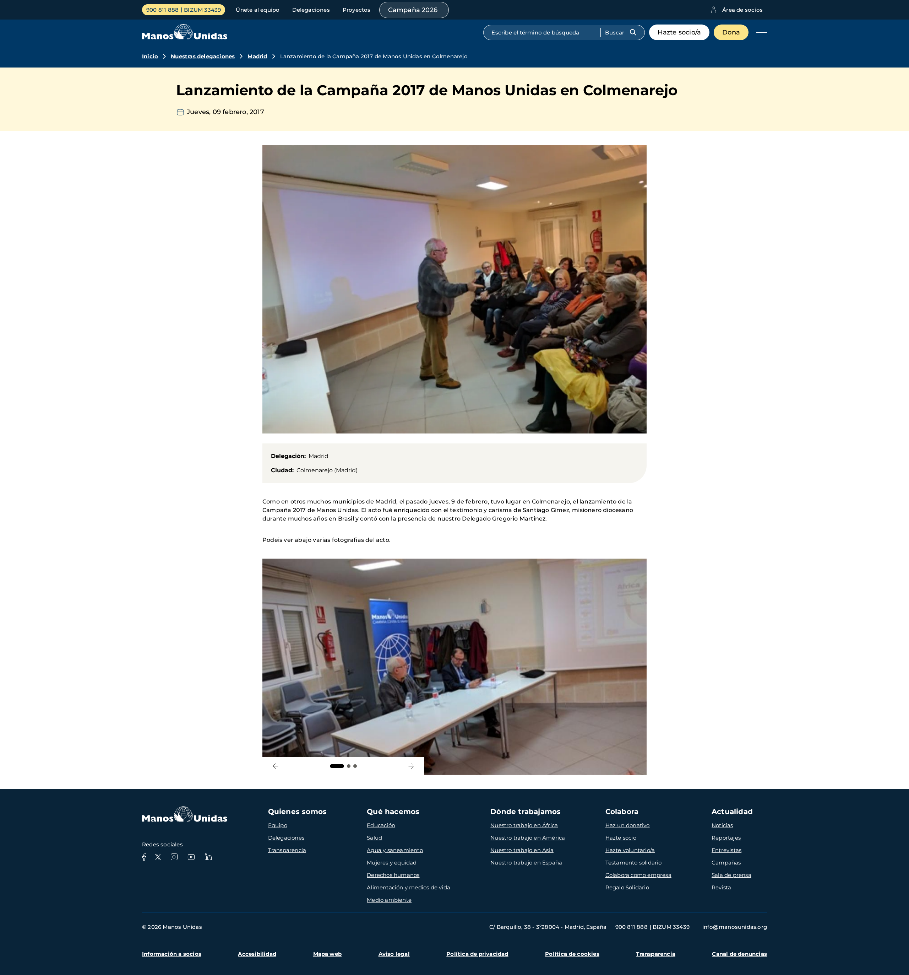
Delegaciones (311, 9)
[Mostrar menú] (760, 32)
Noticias (722, 825)
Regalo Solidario (627, 887)
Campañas (726, 862)
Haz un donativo (627, 825)
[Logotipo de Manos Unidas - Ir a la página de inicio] (184, 37)
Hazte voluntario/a (630, 850)
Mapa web (327, 953)
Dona (731, 32)
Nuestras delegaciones (203, 56)
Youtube (191, 857)
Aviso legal (394, 953)
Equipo (277, 825)
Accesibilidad (257, 953)
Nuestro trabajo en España (526, 862)
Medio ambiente (389, 899)
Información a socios (171, 953)
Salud (374, 837)
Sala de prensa (731, 875)
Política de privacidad (477, 953)
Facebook (144, 857)
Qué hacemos (393, 811)
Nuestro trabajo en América (527, 837)
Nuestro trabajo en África (524, 825)
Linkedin (208, 857)
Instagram (174, 857)
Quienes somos (297, 811)
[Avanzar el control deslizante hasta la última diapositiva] (276, 766)
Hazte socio (620, 837)
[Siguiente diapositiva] (411, 766)
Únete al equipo (257, 9)
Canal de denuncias (739, 953)
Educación (381, 825)
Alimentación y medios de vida (408, 887)
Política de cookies (572, 953)
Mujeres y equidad (392, 862)
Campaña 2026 (412, 10)
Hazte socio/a (679, 32)
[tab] (337, 766)
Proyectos (357, 9)
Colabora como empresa (638, 875)
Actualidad (732, 811)
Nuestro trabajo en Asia (522, 850)
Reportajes (726, 837)
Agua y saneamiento (395, 850)
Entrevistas (726, 850)
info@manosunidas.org (734, 926)
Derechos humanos (393, 875)
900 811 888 (162, 9)
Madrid (257, 56)
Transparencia (287, 850)
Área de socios (742, 9)
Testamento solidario (633, 862)
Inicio (150, 56)
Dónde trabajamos (525, 811)
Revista (721, 887)
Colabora (622, 811)
